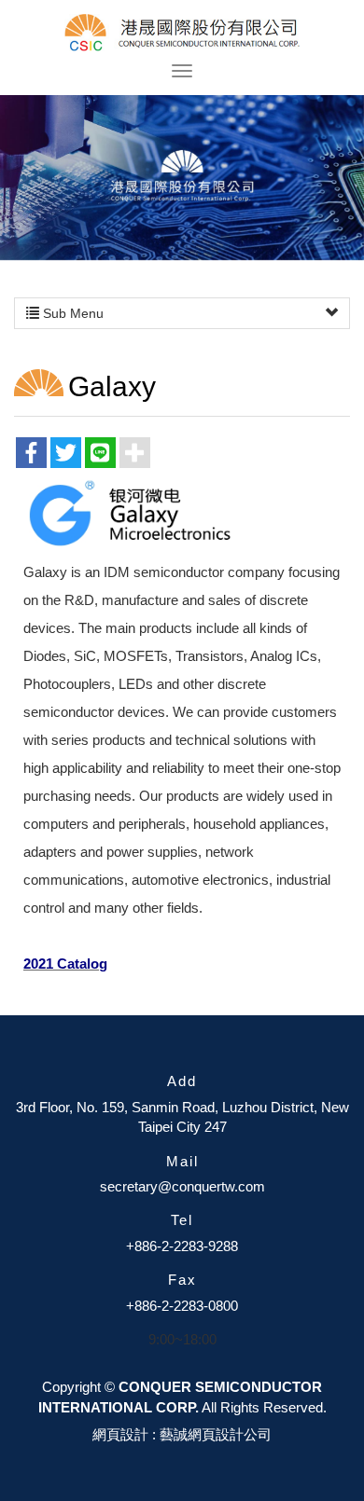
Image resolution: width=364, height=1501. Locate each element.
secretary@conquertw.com (182, 1186)
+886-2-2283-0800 (182, 1306)
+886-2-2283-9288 (182, 1246)
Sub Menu (71, 313)
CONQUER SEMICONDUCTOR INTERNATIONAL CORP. (182, 32)
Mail (182, 1161)
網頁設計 (120, 1434)
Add (182, 1081)
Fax (182, 1280)
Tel (182, 1220)
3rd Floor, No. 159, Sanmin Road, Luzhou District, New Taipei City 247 (182, 1117)
